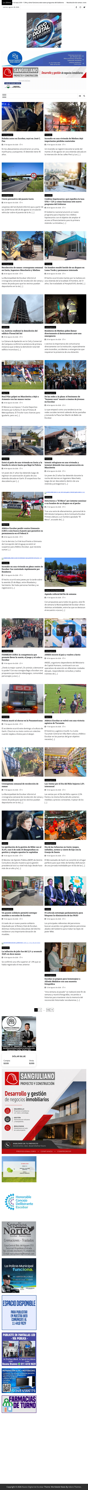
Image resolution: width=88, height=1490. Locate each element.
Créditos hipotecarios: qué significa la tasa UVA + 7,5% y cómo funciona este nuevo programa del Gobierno (64, 201)
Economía (48, 195)
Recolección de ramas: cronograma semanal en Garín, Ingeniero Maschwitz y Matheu (22, 268)
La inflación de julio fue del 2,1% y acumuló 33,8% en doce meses (22, 952)
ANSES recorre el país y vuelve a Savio (62, 654)
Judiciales (6, 327)
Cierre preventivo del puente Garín (18, 199)
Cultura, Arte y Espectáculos (54, 590)
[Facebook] (76, 7)
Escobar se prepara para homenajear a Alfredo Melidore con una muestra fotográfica (62, 981)
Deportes (5, 393)
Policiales (48, 135)
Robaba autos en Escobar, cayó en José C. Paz (21, 139)
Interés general (7, 135)
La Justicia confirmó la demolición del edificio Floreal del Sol (19, 332)
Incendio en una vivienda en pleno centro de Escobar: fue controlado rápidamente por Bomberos (22, 569)
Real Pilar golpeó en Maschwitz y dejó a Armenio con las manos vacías (20, 397)
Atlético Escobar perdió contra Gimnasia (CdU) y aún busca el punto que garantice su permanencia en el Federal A (22, 531)
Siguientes (52, 1010)
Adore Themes (74, 1487)
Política (5, 843)
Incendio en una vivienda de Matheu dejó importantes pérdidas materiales (64, 139)
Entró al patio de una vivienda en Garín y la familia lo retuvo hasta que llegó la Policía (22, 463)
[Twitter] (84, 7)
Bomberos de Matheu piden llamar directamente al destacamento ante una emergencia (63, 333)
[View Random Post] (80, 96)
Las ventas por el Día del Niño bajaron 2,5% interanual (64, 785)
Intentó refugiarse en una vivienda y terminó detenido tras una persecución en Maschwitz (64, 465)
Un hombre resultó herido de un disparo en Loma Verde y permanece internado (64, 268)
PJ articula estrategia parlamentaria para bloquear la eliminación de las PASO (64, 914)
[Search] (84, 96)
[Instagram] (80, 7)
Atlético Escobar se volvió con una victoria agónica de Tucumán (64, 721)
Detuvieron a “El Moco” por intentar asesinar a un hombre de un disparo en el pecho (65, 502)
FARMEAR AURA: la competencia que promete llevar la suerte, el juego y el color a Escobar (22, 657)
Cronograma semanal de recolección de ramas (20, 785)
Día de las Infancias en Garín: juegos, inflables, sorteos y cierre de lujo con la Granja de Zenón (63, 849)
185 (48, 1010)
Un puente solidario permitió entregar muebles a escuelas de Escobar (19, 914)
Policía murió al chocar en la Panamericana (22, 720)
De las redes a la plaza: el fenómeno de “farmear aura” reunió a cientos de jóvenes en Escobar (64, 399)
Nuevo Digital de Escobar (33, 1487)
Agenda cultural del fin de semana (60, 594)
